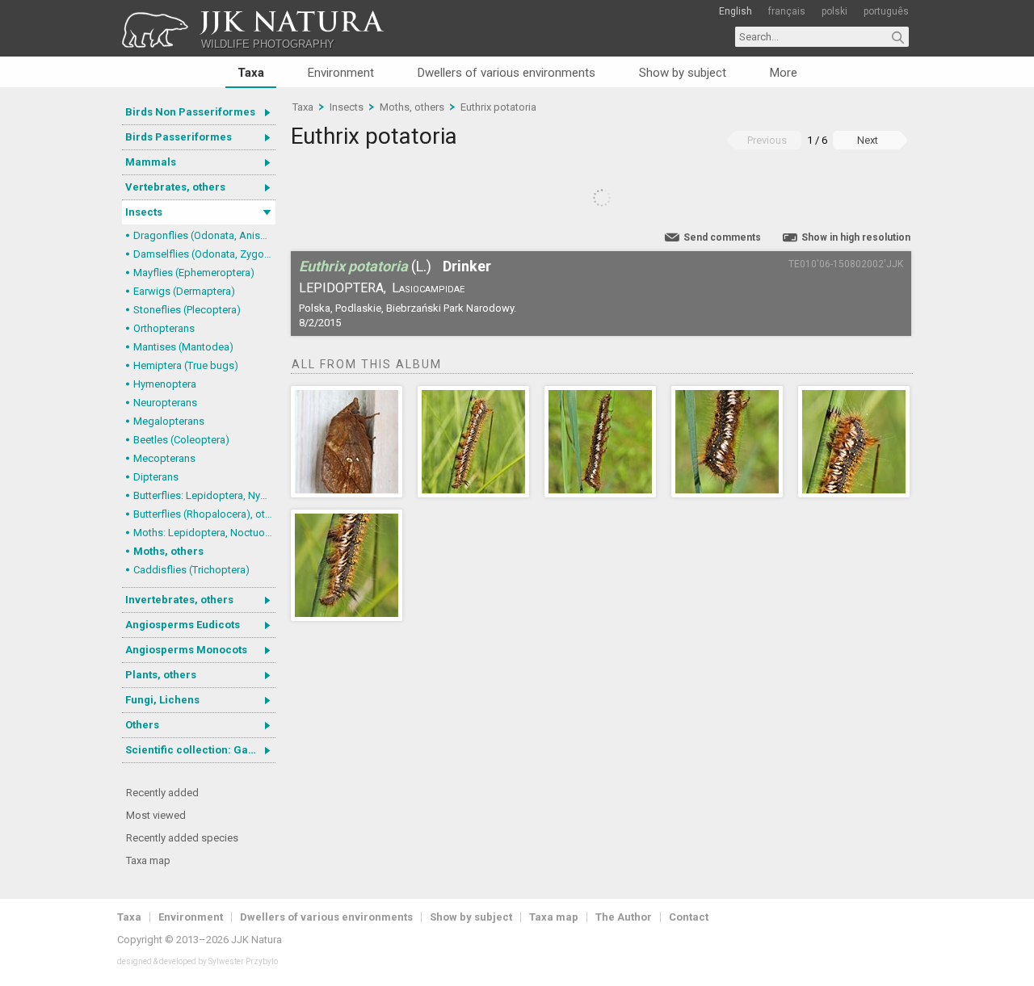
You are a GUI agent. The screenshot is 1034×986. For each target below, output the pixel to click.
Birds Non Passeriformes (190, 112)
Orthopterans (164, 328)
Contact (688, 917)
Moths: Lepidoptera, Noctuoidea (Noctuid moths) (204, 533)
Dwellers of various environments (506, 72)
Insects (143, 212)
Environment (341, 72)
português (886, 11)
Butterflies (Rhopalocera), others (204, 514)
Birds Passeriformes (178, 137)
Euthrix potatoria (498, 107)
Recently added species (182, 838)
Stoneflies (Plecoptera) (187, 310)
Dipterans (156, 477)
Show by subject (682, 72)
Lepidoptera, (342, 288)
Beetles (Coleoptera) (181, 440)
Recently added (162, 793)
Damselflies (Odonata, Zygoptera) (204, 254)
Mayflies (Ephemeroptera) (193, 272)
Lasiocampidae (428, 288)
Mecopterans (164, 458)
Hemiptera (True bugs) (185, 365)
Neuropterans (165, 402)
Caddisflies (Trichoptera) (191, 570)
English (735, 11)
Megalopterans (168, 421)
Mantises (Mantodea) (183, 347)
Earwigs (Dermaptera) (184, 291)
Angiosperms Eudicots (182, 625)
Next (867, 140)
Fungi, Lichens (162, 700)
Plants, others (160, 675)
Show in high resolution (855, 237)
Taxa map (148, 860)
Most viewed (156, 815)
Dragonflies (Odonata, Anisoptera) (204, 235)
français (786, 11)
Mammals (150, 162)
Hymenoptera (164, 384)
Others (142, 725)
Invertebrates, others (179, 600)
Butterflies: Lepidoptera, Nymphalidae (204, 495)
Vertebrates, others (175, 187)
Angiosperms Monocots (186, 650)
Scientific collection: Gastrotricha (200, 750)
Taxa (250, 72)
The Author (623, 917)
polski (834, 11)
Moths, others (168, 551)
